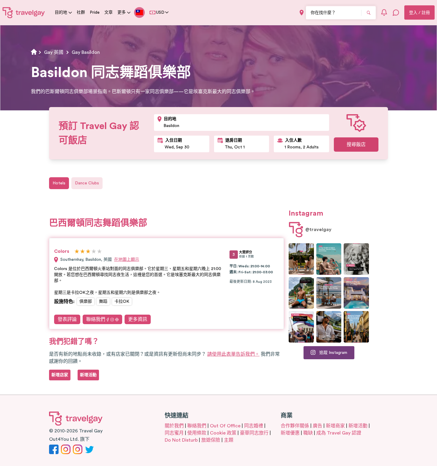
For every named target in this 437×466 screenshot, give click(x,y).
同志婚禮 (253, 425)
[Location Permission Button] (302, 12)
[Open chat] (396, 12)
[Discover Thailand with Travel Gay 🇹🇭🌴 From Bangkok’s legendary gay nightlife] (301, 293)
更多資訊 (137, 319)
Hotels (59, 183)
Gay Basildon (86, 52)
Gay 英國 (53, 52)
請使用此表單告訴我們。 (233, 354)
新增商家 (335, 425)
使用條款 (196, 433)
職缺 (308, 433)
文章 (108, 12)
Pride (95, 12)
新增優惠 (290, 433)
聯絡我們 (95, 319)
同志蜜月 (174, 433)
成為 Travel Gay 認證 (338, 433)
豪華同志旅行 (254, 433)
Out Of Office (225, 425)
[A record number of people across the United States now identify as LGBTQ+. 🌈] (301, 327)
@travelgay (318, 229)
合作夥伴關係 (295, 425)
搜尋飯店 (356, 144)
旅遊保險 (210, 440)
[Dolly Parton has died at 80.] (356, 259)
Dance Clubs (87, 183)
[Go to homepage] (23, 12)
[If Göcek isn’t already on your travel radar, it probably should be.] (301, 259)
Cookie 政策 (223, 433)
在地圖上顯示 (126, 260)
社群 (81, 12)
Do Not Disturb (181, 440)
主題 (228, 440)
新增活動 (357, 425)
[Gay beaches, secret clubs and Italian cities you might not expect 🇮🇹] (329, 259)
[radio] (77, 252)
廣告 (317, 425)
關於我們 (174, 425)
